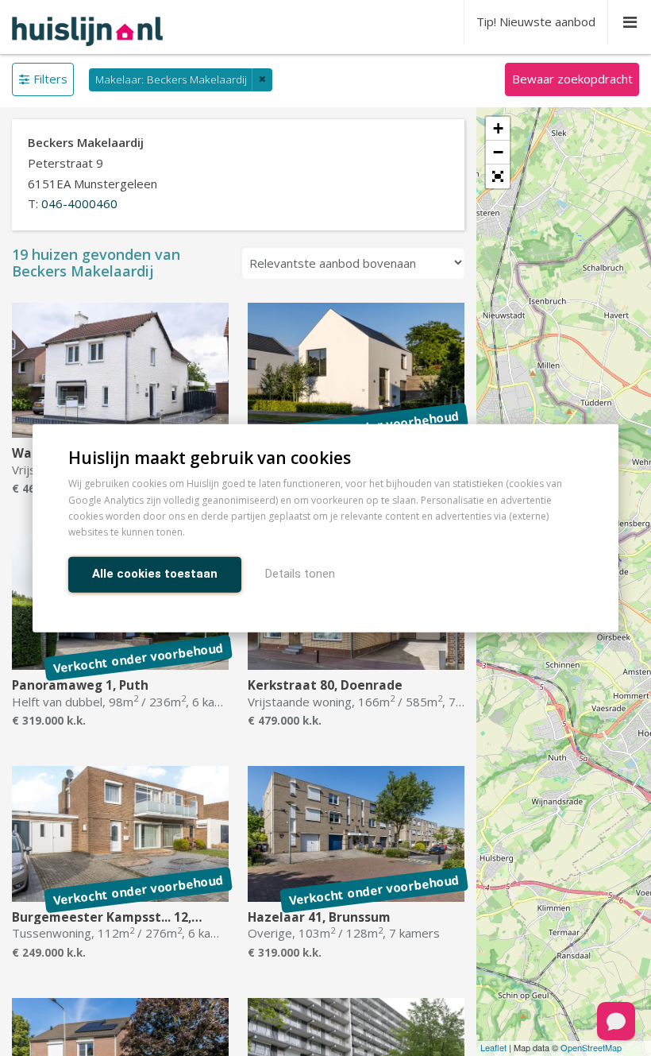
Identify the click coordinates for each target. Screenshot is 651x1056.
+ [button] (498, 128)
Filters (50, 79)
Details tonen (300, 573)
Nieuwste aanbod (535, 21)
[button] (498, 176)
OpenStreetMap (591, 1047)
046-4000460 (79, 203)
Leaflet (493, 1047)
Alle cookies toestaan (155, 573)
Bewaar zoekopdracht (572, 79)
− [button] (498, 152)
